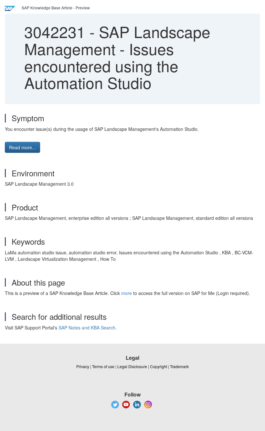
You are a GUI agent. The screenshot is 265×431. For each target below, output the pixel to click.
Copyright (158, 366)
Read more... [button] (22, 147)
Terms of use (103, 366)
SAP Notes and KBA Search (86, 327)
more (126, 293)
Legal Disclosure (132, 366)
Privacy (82, 366)
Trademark (179, 366)
